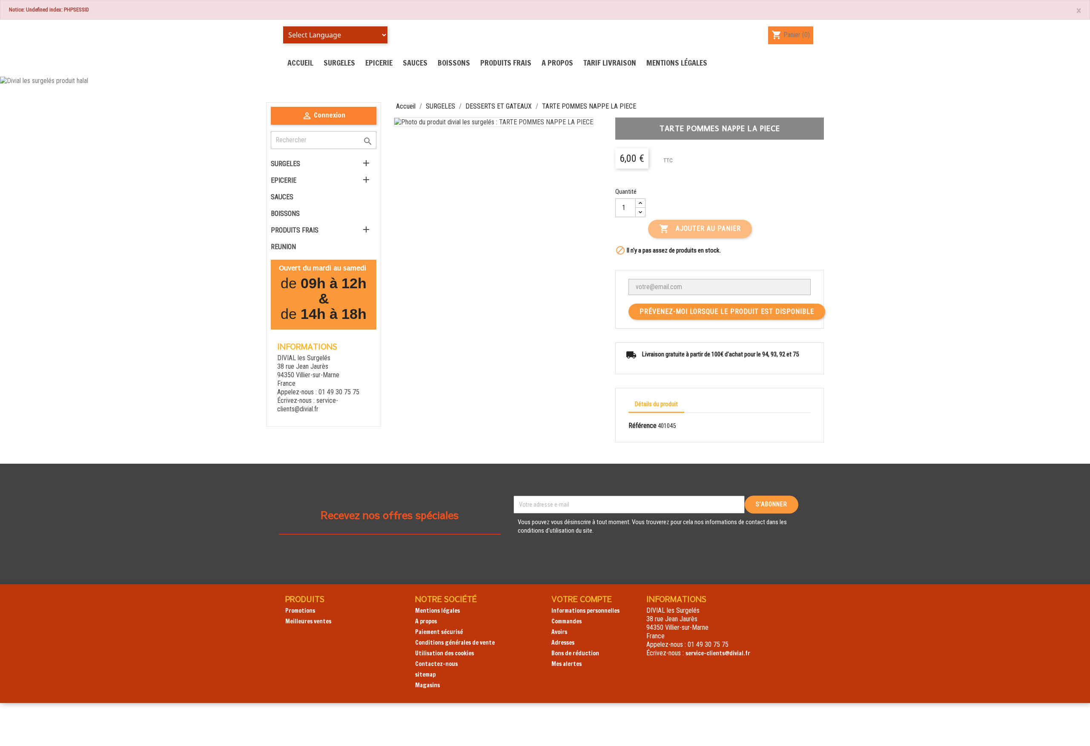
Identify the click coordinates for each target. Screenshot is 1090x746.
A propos (557, 62)
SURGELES (339, 62)
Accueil (300, 62)
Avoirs (559, 632)
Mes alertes (566, 664)
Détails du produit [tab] (656, 404)
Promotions (300, 610)
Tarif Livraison (609, 62)
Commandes (566, 621)
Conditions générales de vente (455, 642)
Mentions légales (676, 62)
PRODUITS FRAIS (505, 62)
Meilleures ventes (308, 621)
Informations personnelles (585, 610)
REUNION (283, 247)
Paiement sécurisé (439, 632)
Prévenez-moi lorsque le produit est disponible (727, 311)
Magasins (427, 685)
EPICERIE (379, 62)
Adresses (562, 642)
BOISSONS (454, 62)
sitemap (425, 674)
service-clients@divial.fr (307, 404)
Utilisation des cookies (444, 653)
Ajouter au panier (700, 229)
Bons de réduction (575, 653)
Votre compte (581, 599)
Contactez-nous (436, 664)
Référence (642, 426)
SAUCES (415, 62)
